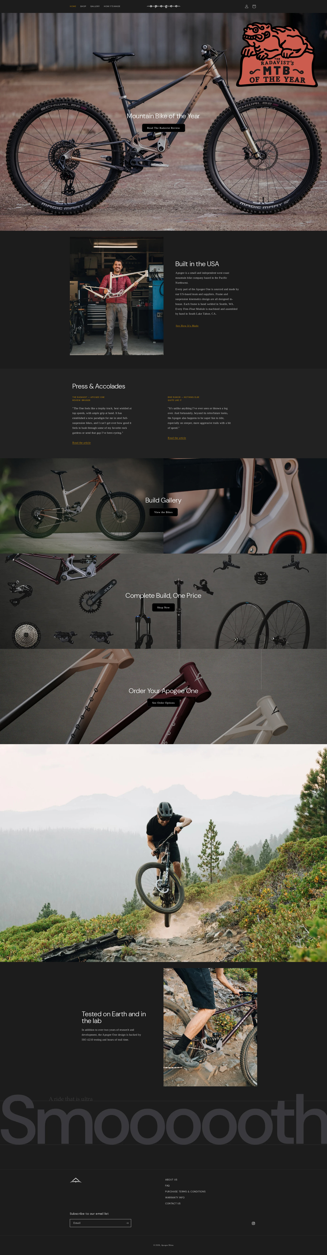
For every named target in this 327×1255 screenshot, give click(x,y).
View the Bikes (163, 512)
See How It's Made (187, 325)
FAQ (167, 1185)
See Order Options (163, 702)
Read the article (81, 442)
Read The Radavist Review (163, 128)
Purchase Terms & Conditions (185, 1191)
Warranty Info (175, 1197)
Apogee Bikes (167, 1245)
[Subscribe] (127, 1223)
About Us (171, 1179)
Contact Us (173, 1203)
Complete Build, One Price (163, 595)
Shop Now (163, 607)
